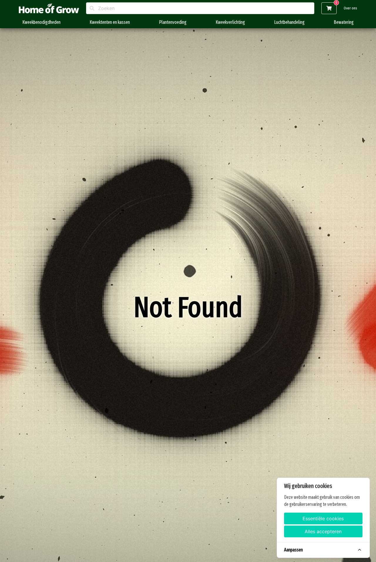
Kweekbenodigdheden (41, 22)
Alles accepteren (323, 531)
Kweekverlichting (230, 22)
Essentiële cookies (323, 518)
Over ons (350, 8)
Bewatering (344, 22)
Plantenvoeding (173, 22)
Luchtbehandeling (289, 22)
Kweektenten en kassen (110, 22)
